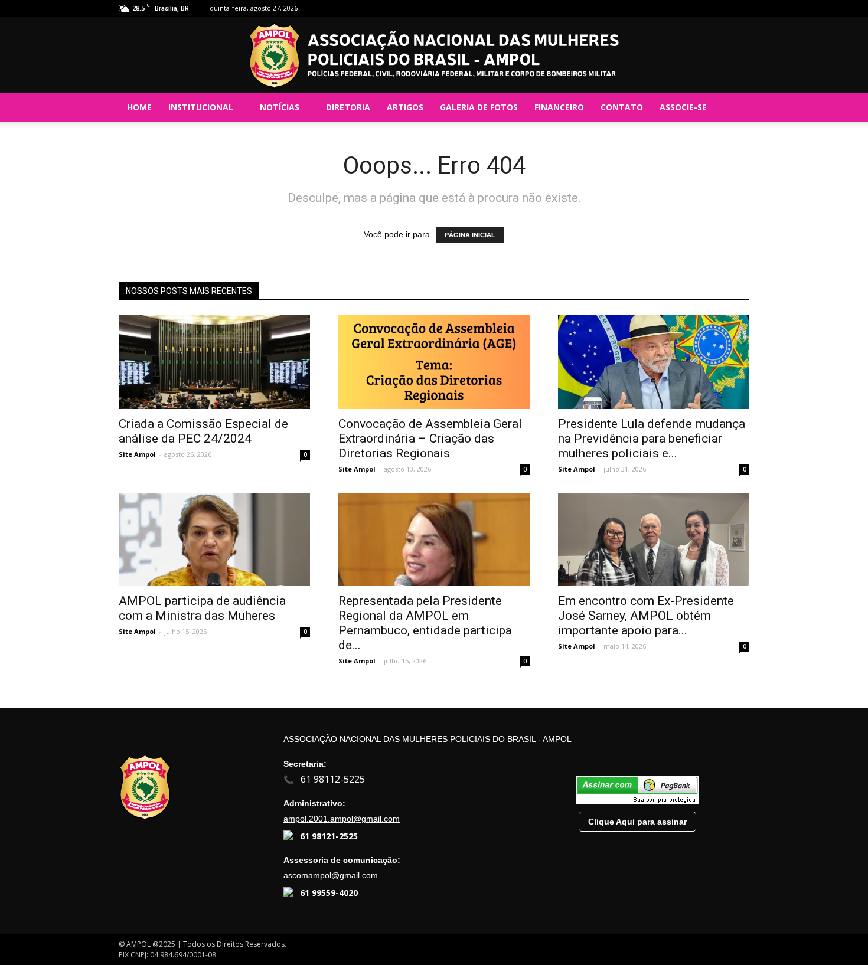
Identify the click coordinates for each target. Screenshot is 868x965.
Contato (622, 107)
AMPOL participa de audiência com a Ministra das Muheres (202, 608)
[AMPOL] (434, 55)
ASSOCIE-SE (683, 107)
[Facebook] (701, 8)
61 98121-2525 (329, 836)
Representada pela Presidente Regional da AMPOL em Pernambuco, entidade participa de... (425, 623)
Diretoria (348, 107)
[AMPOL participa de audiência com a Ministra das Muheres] (214, 540)
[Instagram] (721, 8)
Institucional (200, 107)
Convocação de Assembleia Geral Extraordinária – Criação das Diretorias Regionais (430, 438)
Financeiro (559, 107)
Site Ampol (137, 454)
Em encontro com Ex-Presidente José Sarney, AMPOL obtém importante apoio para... (646, 615)
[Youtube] (740, 8)
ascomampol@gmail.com (330, 875)
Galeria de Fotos (479, 107)
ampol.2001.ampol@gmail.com (341, 818)
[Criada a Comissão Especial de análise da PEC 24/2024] (214, 362)
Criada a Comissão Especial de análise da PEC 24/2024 (203, 431)
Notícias (279, 107)
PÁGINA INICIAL (470, 234)
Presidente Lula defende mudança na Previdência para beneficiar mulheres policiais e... (651, 438)
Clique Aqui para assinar (637, 821)
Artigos (405, 107)
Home (139, 107)
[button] (735, 107)
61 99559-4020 (329, 892)
